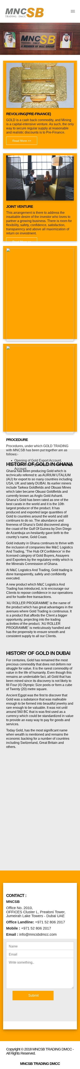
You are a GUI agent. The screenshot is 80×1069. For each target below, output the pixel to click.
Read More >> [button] (21, 140)
